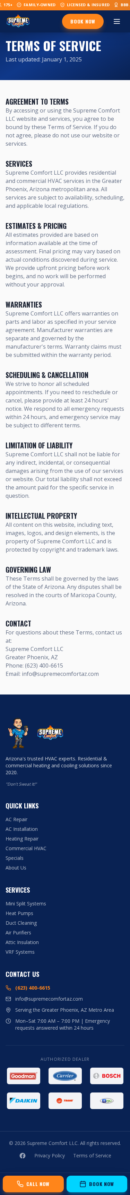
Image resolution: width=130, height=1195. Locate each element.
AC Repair (16, 819)
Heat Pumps (19, 913)
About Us (16, 867)
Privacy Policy (49, 1155)
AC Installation (22, 829)
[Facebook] (22, 1155)
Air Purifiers (18, 932)
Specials (15, 858)
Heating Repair (22, 838)
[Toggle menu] (116, 21)
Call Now (38, 1183)
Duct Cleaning (21, 923)
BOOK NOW (82, 21)
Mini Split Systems (26, 903)
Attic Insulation (22, 942)
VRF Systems (20, 952)
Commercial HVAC (26, 848)
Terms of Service (92, 1155)
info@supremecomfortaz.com (49, 998)
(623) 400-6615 (32, 987)
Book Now (101, 1183)
